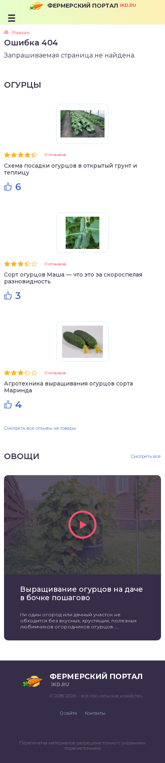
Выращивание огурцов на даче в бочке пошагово (81, 594)
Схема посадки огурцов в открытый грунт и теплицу (70, 169)
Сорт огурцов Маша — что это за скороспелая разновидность (73, 278)
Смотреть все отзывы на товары (40, 428)
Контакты (95, 713)
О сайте (68, 713)
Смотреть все (146, 456)
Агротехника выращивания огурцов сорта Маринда (68, 387)
